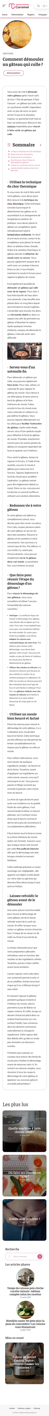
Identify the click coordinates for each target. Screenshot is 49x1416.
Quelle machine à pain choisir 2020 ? (24, 1130)
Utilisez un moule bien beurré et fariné (25, 165)
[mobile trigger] (5, 6)
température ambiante (19, 234)
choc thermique (15, 203)
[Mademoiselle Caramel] (19, 6)
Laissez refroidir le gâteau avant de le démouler (24, 169)
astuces (11, 126)
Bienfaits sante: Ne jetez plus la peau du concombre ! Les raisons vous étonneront (25, 1324)
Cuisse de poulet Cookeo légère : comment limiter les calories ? (24, 1362)
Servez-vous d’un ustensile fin (22, 154)
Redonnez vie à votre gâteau (21, 157)
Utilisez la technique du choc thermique (26, 151)
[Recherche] (38, 6)
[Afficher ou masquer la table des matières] (38, 145)
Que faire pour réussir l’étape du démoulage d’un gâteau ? (23, 161)
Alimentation (13, 73)
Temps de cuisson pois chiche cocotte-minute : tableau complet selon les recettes (25, 1291)
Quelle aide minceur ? (24, 1219)
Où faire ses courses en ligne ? (24, 1174)
